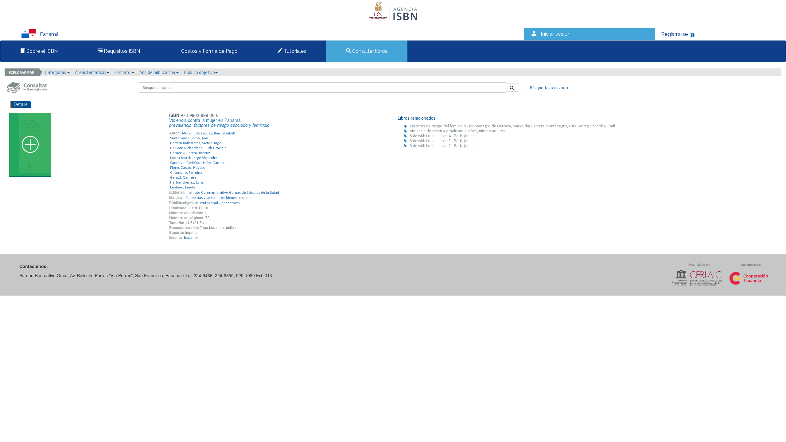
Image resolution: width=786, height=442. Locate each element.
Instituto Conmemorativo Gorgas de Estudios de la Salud (233, 192)
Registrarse (674, 34)
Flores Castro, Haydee (187, 167)
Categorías (56, 72)
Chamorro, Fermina (186, 172)
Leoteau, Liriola (182, 187)
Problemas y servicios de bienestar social (218, 198)
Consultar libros (369, 51)
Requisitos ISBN (121, 51)
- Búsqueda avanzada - (548, 87)
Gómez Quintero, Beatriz (190, 153)
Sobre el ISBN (41, 51)
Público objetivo (199, 72)
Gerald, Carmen (183, 177)
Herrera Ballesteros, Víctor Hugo (195, 143)
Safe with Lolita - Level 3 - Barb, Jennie (442, 140)
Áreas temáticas (90, 72)
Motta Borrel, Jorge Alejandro (193, 158)
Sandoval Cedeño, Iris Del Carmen (198, 163)
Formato (122, 72)
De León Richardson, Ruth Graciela (198, 148)
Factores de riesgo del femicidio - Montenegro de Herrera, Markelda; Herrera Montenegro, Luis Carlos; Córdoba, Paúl (512, 126)
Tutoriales (294, 51)
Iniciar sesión (555, 34)
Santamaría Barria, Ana (189, 138)
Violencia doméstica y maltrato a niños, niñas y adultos (457, 131)
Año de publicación (157, 72)
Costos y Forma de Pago (209, 51)
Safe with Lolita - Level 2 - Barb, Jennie (442, 145)
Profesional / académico (220, 203)
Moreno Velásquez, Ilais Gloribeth (209, 133)
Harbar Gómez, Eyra (186, 182)
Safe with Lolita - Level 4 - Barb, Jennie (442, 135)
